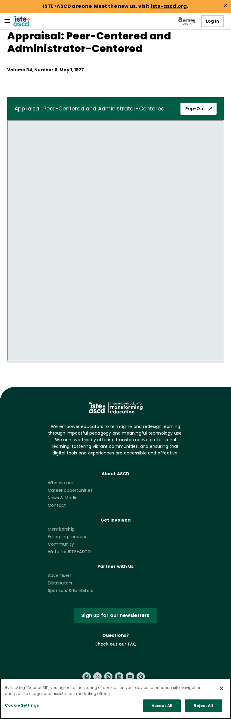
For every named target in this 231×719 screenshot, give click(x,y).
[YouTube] (130, 676)
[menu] (7, 21)
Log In (212, 21)
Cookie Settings (22, 705)
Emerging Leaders (67, 537)
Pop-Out (195, 109)
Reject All (203, 705)
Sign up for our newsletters (115, 615)
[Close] (221, 688)
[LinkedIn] (119, 676)
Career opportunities (70, 490)
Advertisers (60, 575)
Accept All (162, 705)
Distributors (60, 583)
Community (61, 544)
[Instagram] (108, 676)
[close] (225, 5)
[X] (97, 676)
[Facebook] (86, 676)
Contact (57, 505)
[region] (115, 699)
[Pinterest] (141, 676)
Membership (61, 529)
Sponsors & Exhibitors (70, 590)
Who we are (60, 483)
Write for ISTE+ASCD (69, 552)
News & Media (63, 498)
